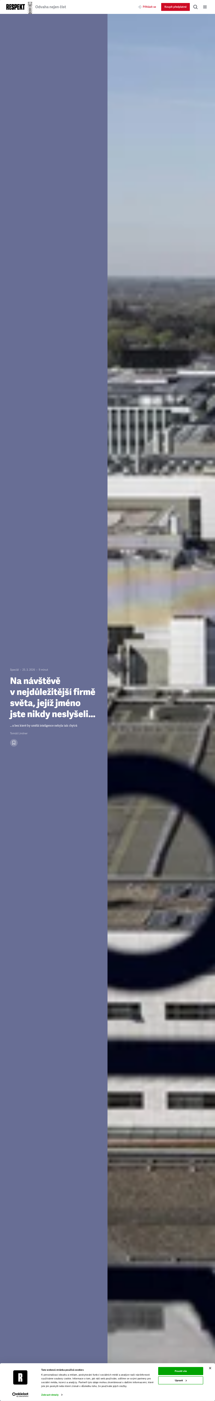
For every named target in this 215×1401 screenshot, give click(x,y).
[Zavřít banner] (210, 1368)
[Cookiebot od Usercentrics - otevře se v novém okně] (20, 1394)
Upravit (179, 1380)
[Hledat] (195, 7)
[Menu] (205, 7)
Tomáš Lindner (19, 733)
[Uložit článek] (14, 743)
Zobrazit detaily (50, 1394)
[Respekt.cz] (15, 7)
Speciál (14, 669)
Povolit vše (181, 1371)
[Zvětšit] (161, 707)
